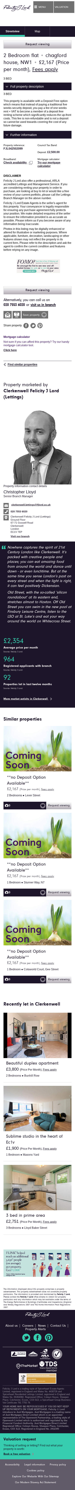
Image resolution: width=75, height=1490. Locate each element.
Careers (27, 1326)
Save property (31, 315)
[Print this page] (17, 314)
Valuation (61, 7)
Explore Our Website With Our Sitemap (35, 1476)
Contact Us (58, 1326)
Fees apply (45, 69)
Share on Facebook (26, 325)
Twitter (26, 1338)
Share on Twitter (33, 325)
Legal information (34, 1464)
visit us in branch (43, 305)
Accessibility (12, 1464)
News (42, 1326)
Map (37, 31)
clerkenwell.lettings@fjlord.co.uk (31, 504)
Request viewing (37, 44)
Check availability (15, 162)
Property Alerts (35, 1329)
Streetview (12, 31)
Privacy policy (58, 1464)
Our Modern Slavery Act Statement (35, 1482)
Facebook (37, 1338)
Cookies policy (35, 1470)
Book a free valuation (16, 1454)
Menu (42, 7)
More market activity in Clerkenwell (25, 699)
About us (11, 1326)
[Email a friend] (7, 314)
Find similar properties (22, 364)
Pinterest (49, 1338)
